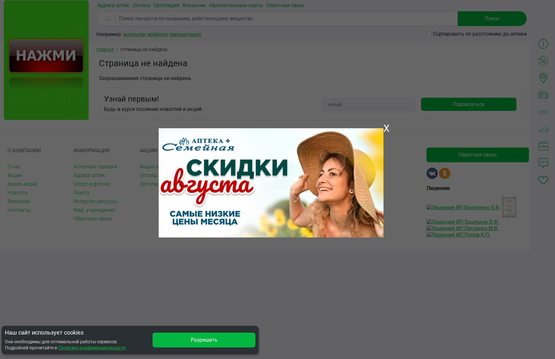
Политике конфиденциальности (92, 347)
